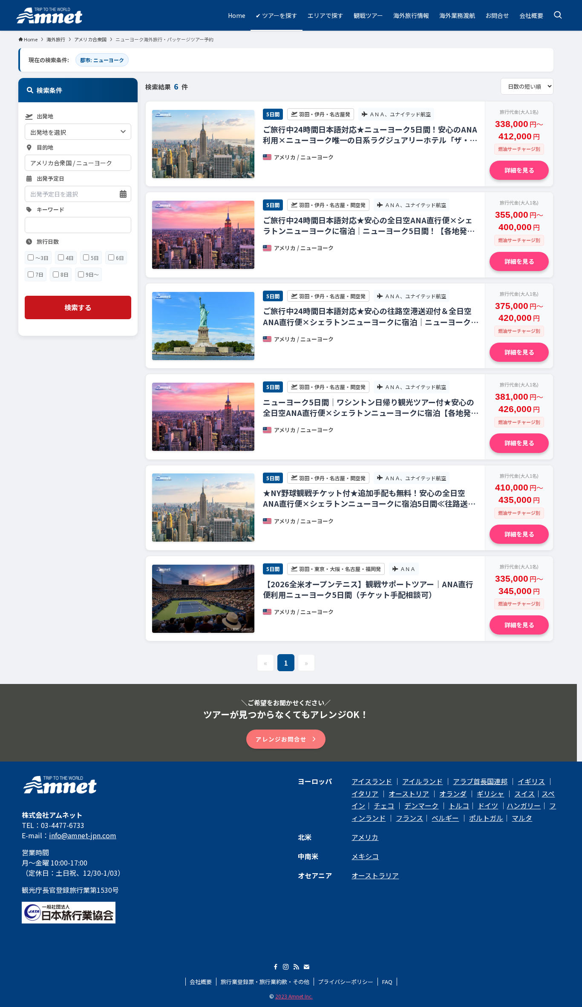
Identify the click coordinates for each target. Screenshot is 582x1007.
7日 (39, 274)
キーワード (50, 210)
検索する (78, 307)
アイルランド (422, 781)
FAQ (387, 982)
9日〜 (92, 274)
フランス (409, 818)
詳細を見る (519, 170)
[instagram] (286, 967)
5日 (95, 257)
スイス (524, 793)
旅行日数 (48, 241)
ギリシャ (490, 793)
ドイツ (488, 805)
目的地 (45, 147)
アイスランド (372, 781)
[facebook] (275, 967)
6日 (120, 257)
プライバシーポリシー (345, 982)
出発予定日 (50, 178)
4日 (70, 257)
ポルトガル (486, 818)
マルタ (522, 818)
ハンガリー (524, 805)
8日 (65, 274)
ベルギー (445, 818)
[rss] (296, 967)
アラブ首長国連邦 (480, 781)
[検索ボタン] (557, 15)
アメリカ (365, 837)
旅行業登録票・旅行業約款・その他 (265, 982)
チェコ (384, 805)
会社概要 (201, 982)
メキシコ (365, 856)
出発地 (45, 116)
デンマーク (421, 805)
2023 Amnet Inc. (294, 996)
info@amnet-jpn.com (82, 835)
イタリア (365, 793)
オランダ (453, 793)
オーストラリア (375, 875)
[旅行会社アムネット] (49, 15)
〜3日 (42, 257)
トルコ (459, 805)
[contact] (306, 967)
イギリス (531, 781)
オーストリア (409, 793)
